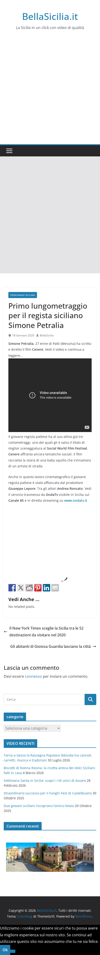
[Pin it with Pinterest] (38, 587)
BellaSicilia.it (50, 16)
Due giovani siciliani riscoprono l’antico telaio (39, 806)
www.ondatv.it (75, 500)
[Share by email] (55, 587)
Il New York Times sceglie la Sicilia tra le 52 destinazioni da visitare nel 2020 (46, 632)
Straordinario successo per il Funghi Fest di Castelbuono (48, 793)
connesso (33, 676)
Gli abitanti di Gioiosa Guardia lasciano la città (50, 646)
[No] (12, 951)
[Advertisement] (50, 91)
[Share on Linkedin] (46, 587)
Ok (5, 949)
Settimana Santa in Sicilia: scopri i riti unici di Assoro (45, 780)
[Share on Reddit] (29, 587)
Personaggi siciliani (22, 295)
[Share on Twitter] (20, 587)
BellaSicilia (47, 335)
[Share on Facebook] (12, 587)
